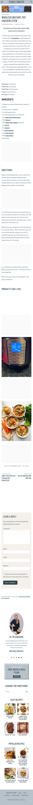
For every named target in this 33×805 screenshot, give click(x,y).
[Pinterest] (14, 657)
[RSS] (21, 657)
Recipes (19, 465)
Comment (6, 529)
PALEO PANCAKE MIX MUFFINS (24, 476)
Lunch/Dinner (5, 14)
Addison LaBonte (8, 24)
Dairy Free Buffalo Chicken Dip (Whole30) (9, 477)
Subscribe (17, 676)
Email (5, 557)
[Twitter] (19, 657)
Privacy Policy (16, 795)
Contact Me (7, 795)
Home (19, 793)
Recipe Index (24, 795)
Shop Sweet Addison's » (16, 651)
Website (5, 566)
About (25, 793)
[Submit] (26, 692)
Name (5, 549)
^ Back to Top (11, 793)
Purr (24, 799)
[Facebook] (16, 657)
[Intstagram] (11, 657)
